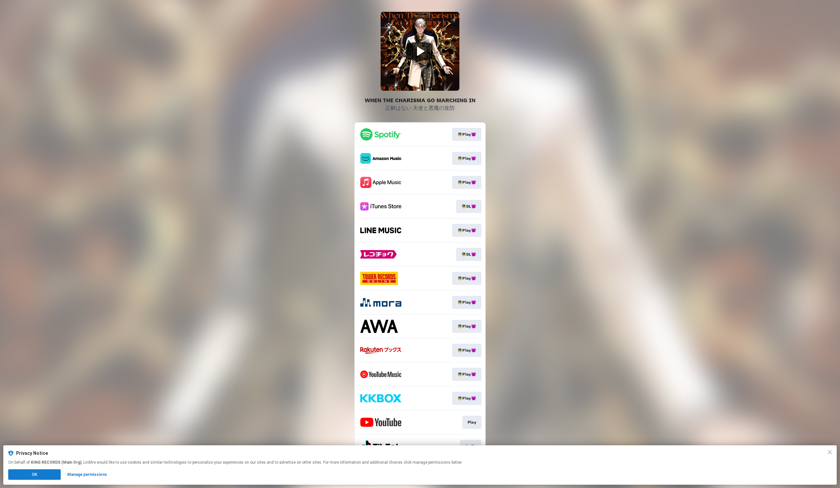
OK (34, 474)
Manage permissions (87, 474)
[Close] (830, 452)
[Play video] (420, 51)
